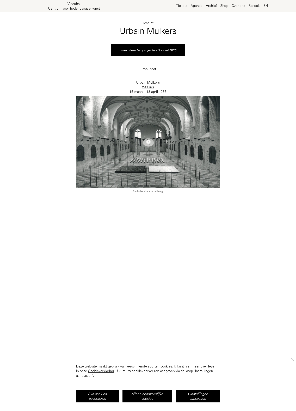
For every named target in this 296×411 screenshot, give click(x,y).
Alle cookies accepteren (97, 396)
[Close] (292, 359)
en (265, 5)
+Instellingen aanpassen (198, 396)
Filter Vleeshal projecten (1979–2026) (147, 50)
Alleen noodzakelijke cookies (147, 396)
